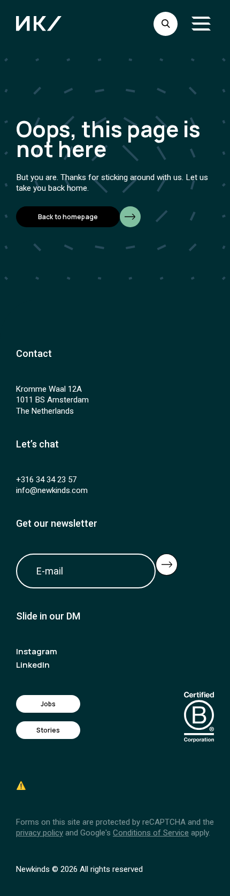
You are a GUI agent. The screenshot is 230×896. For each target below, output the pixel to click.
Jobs (48, 703)
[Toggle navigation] (201, 23)
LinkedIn (33, 664)
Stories (48, 730)
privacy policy (39, 833)
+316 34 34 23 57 (46, 479)
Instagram (36, 651)
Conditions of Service (151, 833)
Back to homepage (68, 216)
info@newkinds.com (52, 490)
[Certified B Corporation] (199, 717)
